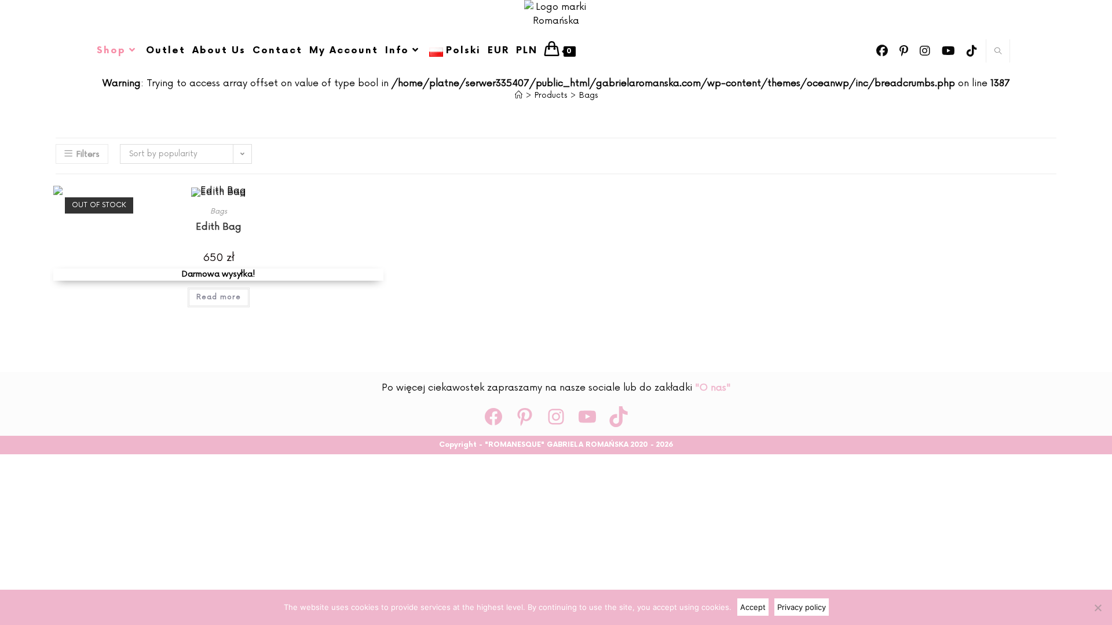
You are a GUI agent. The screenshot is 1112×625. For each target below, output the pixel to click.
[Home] (518, 95)
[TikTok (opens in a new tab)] (972, 51)
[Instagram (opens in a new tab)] (925, 51)
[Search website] (998, 52)
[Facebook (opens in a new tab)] (882, 51)
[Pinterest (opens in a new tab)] (904, 51)
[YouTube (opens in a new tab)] (948, 51)
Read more (218, 297)
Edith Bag (219, 227)
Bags (588, 95)
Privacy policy (801, 607)
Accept (753, 607)
